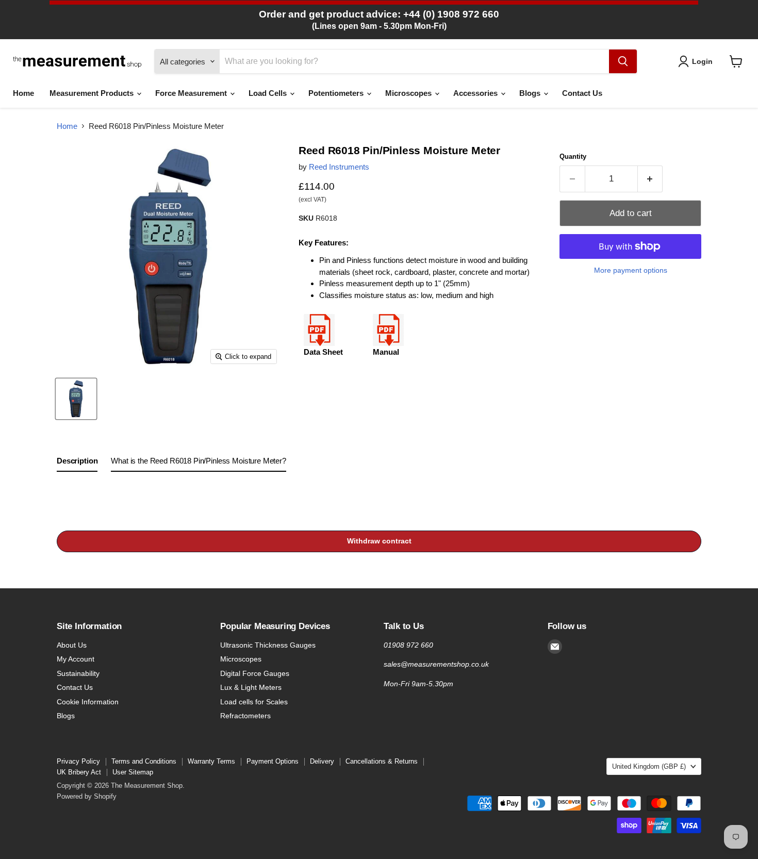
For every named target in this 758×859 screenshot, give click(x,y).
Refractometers (245, 716)
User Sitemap (132, 772)
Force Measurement (192, 93)
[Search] (623, 61)
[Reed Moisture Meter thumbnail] (76, 398)
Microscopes (409, 93)
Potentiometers (337, 93)
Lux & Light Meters (251, 687)
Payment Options (272, 761)
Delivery (322, 761)
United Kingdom (649, 766)
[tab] (77, 463)
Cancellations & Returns (381, 761)
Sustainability (78, 673)
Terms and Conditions (143, 761)
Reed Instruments (339, 166)
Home (23, 93)
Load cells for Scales (254, 702)
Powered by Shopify (87, 796)
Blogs (530, 93)
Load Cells (269, 93)
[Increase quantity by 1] (650, 179)
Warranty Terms (211, 761)
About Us (72, 645)
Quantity (572, 156)
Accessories (476, 93)
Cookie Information (88, 702)
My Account (75, 659)
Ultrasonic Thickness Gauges (268, 645)
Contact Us (582, 93)
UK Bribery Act (79, 772)
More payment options (630, 270)
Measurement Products (93, 93)
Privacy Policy (78, 761)
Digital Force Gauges (254, 673)
